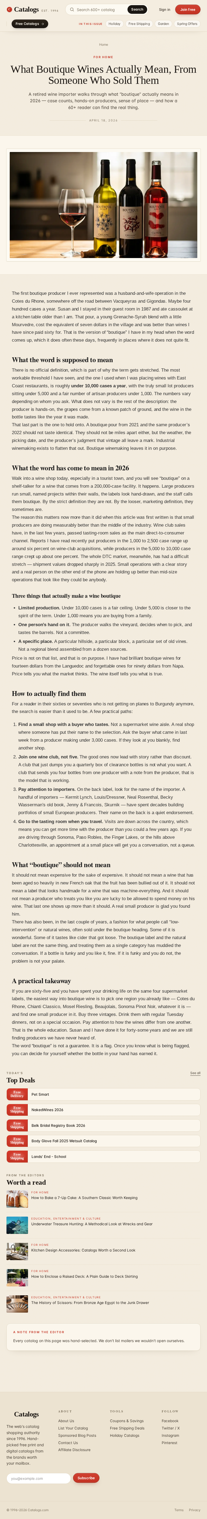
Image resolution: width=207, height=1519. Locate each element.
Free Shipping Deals (127, 1428)
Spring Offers (187, 24)
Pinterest (169, 1443)
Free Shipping (139, 24)
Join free (187, 9)
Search (137, 9)
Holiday (114, 24)
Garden (163, 24)
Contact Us (68, 1443)
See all (195, 1073)
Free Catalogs (27, 24)
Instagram (170, 1435)
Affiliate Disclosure (74, 1450)
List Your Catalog (73, 1428)
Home (103, 44)
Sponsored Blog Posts (77, 1435)
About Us (66, 1421)
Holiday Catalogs (124, 1435)
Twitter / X (171, 1428)
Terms (179, 1510)
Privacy (195, 1510)
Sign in (164, 9)
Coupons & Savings (127, 1421)
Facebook (170, 1421)
